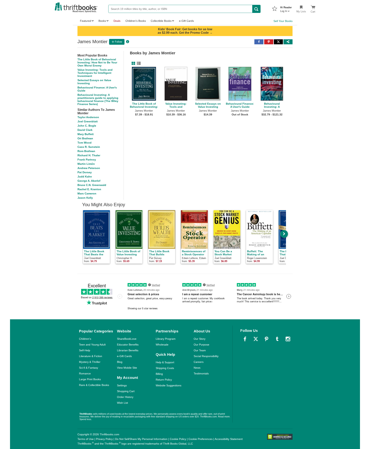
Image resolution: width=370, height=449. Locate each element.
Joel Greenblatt (87, 121)
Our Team (200, 350)
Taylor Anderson (88, 117)
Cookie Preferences (200, 439)
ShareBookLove (126, 338)
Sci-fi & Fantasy (88, 367)
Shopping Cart (126, 391)
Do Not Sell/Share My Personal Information (141, 439)
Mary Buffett (85, 134)
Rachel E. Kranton (89, 189)
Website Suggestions (168, 385)
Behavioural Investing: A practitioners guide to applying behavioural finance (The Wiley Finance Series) (97, 99)
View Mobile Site (127, 367)
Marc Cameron (86, 193)
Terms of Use (85, 439)
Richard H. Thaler (88, 155)
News (197, 367)
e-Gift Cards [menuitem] (186, 20)
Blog (119, 361)
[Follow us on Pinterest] (266, 339)
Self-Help (84, 350)
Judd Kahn (84, 176)
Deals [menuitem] (117, 20)
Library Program (166, 338)
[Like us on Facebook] (245, 339)
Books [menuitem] (102, 20)
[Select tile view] (138, 63)
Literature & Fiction (90, 356)
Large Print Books (90, 379)
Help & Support (165, 362)
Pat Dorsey (84, 172)
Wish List (122, 402)
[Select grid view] (132, 63)
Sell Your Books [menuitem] (283, 21)
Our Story (199, 338)
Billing (159, 373)
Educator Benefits (128, 344)
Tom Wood (84, 142)
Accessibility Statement (229, 439)
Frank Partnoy (86, 159)
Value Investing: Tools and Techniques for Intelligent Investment (95, 72)
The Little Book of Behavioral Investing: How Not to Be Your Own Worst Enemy (97, 62)
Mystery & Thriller (89, 361)
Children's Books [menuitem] (135, 20)
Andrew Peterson (88, 168)
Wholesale (162, 344)
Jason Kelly (85, 197)
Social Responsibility (206, 356)
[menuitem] (286, 8)
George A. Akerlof (88, 180)
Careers (199, 361)
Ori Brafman (85, 138)
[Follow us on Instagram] (288, 339)
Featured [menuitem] (85, 20)
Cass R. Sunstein (88, 146)
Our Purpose (201, 344)
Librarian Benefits (127, 350)
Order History (125, 397)
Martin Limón (86, 163)
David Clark (84, 129)
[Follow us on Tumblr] (277, 339)
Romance (85, 373)
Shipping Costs (165, 368)
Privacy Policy (104, 439)
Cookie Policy (178, 439)
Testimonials (201, 373)
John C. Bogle (86, 125)
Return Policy (164, 379)
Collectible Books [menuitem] (161, 20)
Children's (85, 338)
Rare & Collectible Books (94, 385)
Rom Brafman (86, 151)
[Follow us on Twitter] (255, 339)
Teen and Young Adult (92, 344)
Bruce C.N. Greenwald (91, 185)
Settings (122, 385)
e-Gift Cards (124, 356)
